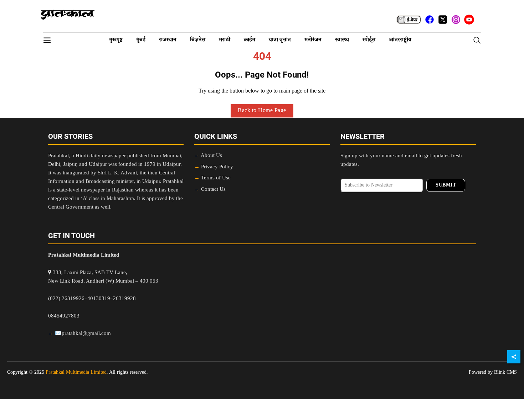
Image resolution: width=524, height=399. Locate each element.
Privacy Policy (217, 167)
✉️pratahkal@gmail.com (83, 333)
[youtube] (469, 19)
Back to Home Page (262, 111)
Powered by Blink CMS (493, 372)
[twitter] (443, 19)
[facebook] (430, 19)
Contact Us (213, 189)
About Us (211, 155)
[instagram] (456, 19)
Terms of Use (216, 178)
